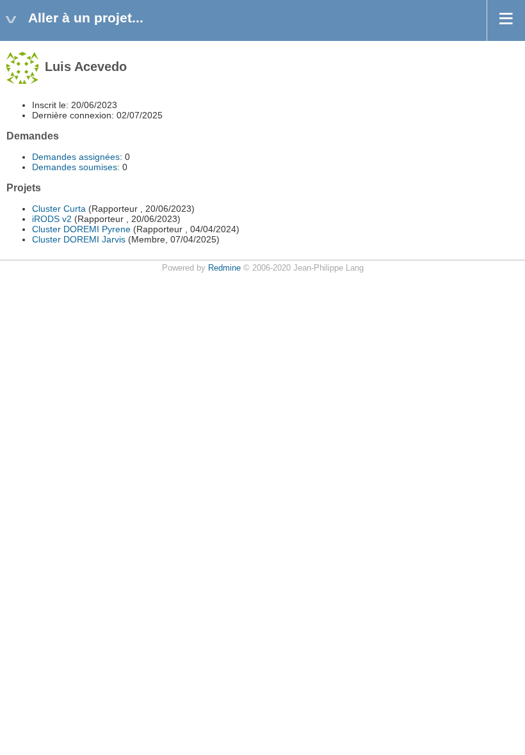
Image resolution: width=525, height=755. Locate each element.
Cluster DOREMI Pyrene (81, 229)
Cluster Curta (59, 208)
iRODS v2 (52, 219)
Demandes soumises (74, 167)
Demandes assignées (76, 157)
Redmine (224, 268)
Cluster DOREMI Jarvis (78, 239)
